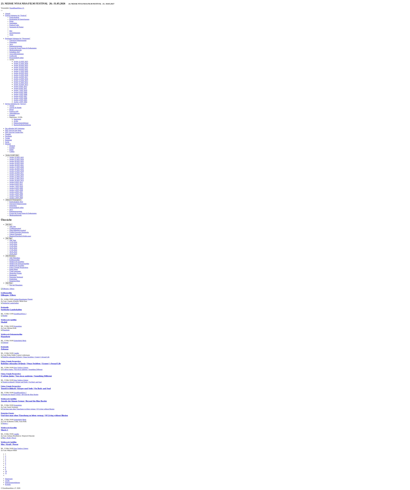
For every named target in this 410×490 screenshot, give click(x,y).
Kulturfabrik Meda (20, 341)
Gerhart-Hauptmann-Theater (23, 299)
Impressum (8, 479)
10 (6, 471)
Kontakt (8, 484)
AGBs (7, 481)
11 (6, 473)
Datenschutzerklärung (12, 482)
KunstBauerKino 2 (20, 314)
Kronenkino (18, 326)
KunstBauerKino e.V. (17, 8)
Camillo (16, 353)
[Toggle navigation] (2, 10)
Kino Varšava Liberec (21, 367)
